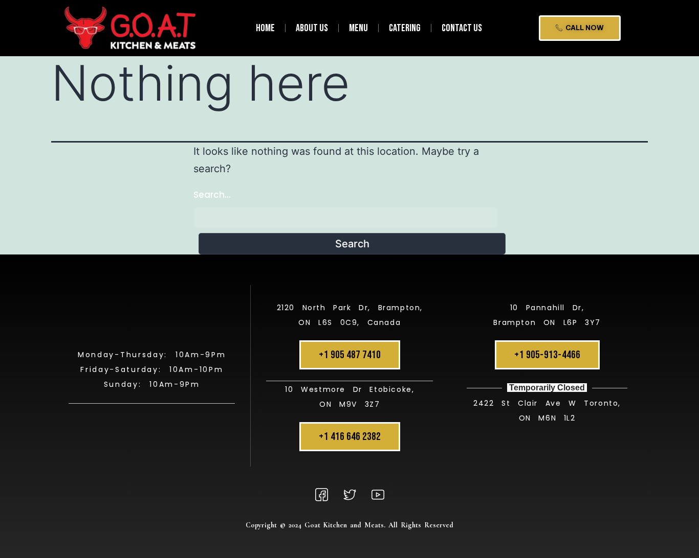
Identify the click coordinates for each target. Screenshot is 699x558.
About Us (312, 28)
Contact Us (462, 28)
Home (265, 28)
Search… (212, 195)
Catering (405, 28)
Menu (358, 28)
